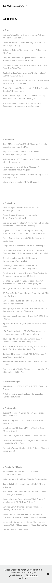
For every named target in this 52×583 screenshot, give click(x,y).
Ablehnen (24, 578)
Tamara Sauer (15, 5)
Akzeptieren (32, 575)
